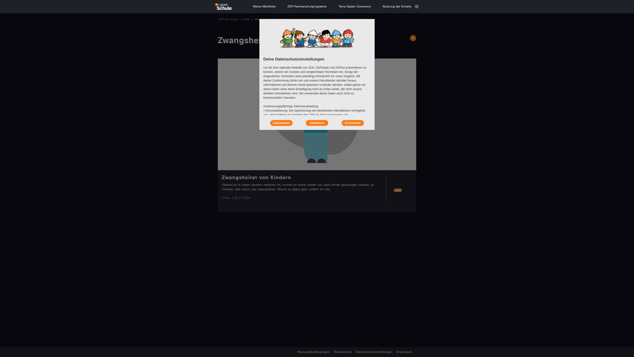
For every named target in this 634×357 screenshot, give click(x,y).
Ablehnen (317, 123)
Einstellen (353, 123)
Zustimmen (281, 123)
